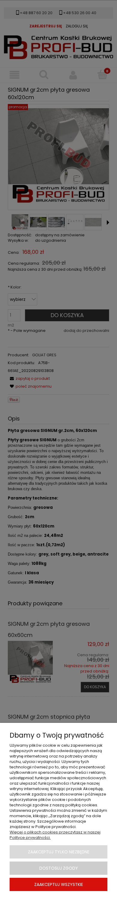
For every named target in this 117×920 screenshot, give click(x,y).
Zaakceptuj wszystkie (58, 884)
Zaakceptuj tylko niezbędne (58, 852)
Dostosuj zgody (58, 868)
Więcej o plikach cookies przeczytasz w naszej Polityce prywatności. (55, 834)
